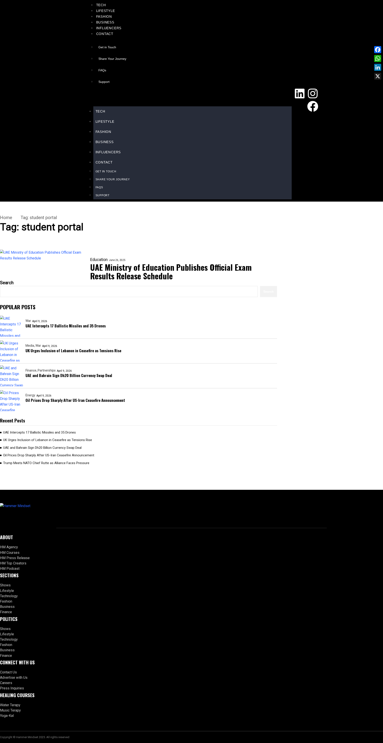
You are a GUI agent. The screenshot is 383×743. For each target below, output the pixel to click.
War (28, 320)
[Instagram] (312, 93)
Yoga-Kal (7, 716)
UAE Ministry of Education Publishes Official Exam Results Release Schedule (171, 271)
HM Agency (9, 547)
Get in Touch (107, 47)
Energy (30, 395)
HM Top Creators (13, 563)
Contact (104, 34)
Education (99, 259)
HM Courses (10, 552)
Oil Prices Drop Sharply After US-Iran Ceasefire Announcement (75, 400)
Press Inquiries (12, 688)
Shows (5, 585)
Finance (30, 370)
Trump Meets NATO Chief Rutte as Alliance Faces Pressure (46, 463)
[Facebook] (312, 106)
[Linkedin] (299, 93)
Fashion (104, 16)
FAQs (102, 70)
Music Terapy (10, 710)
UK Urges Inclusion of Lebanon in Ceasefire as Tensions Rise (73, 350)
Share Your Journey (112, 58)
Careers (6, 683)
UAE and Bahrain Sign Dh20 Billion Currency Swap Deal (68, 375)
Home (6, 217)
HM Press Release (15, 558)
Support (103, 82)
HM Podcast (10, 568)
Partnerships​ (47, 370)
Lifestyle (105, 11)
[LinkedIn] (377, 67)
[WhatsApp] (377, 58)
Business (105, 22)
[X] (377, 76)
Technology (9, 596)
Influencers (109, 28)
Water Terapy (10, 705)
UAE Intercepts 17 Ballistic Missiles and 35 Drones (65, 326)
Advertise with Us (13, 677)
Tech (101, 5)
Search (7, 282)
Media (29, 345)
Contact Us (8, 672)
